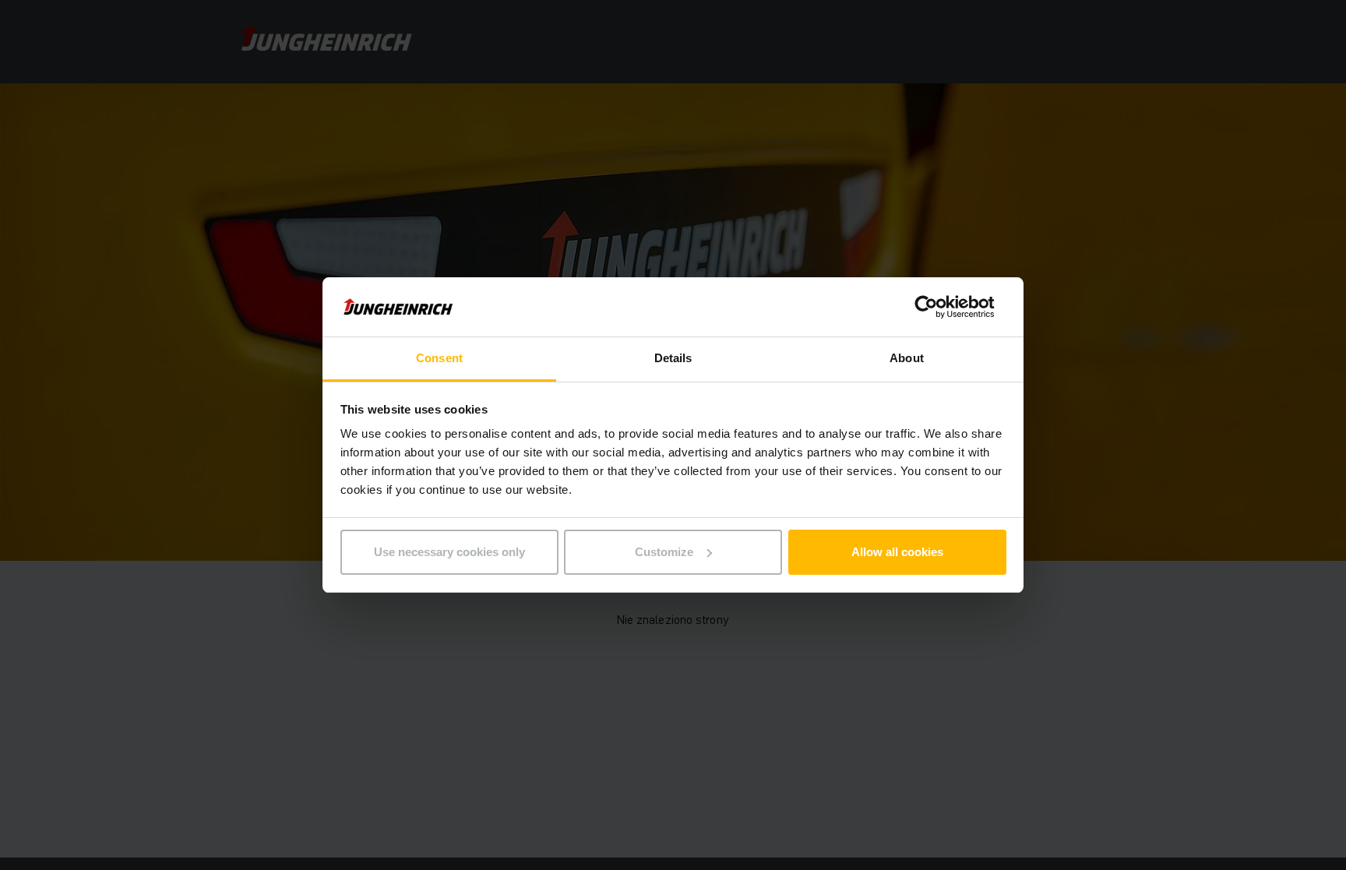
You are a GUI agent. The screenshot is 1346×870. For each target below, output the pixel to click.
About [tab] (907, 358)
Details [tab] (673, 358)
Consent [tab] (439, 358)
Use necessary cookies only (449, 551)
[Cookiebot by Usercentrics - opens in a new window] (938, 307)
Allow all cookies (897, 551)
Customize (664, 551)
